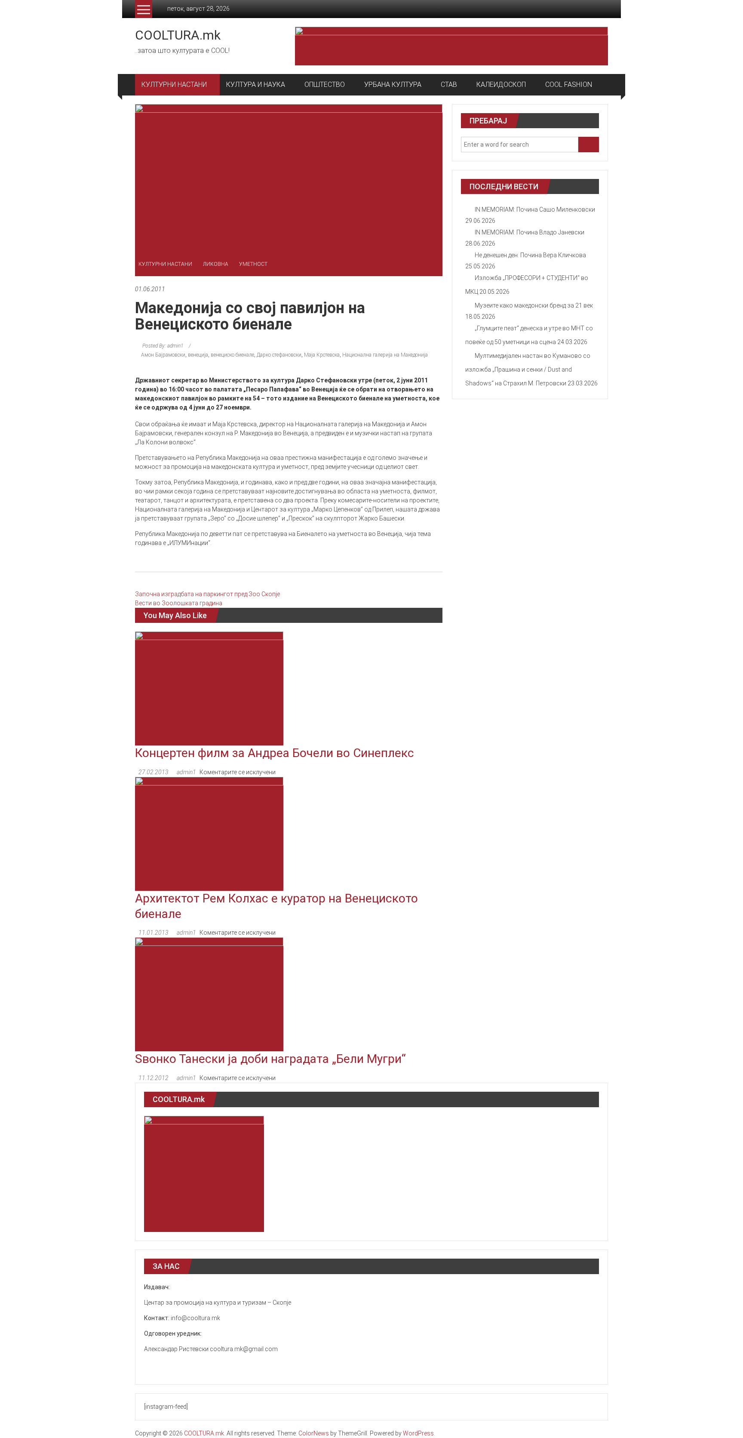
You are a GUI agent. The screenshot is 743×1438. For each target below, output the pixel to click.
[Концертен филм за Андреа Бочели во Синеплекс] (209, 687)
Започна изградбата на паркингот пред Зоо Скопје (207, 594)
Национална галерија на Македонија (385, 355)
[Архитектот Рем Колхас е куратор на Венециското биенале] (209, 833)
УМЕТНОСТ (253, 264)
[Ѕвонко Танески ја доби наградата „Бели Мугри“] (209, 994)
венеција (198, 355)
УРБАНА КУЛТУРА (392, 84)
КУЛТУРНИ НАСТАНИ (174, 84)
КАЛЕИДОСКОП (501, 84)
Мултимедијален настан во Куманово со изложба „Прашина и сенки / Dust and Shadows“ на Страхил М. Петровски (527, 369)
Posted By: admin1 (162, 346)
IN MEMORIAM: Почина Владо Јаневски (529, 232)
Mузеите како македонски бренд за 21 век (534, 305)
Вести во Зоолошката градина (178, 603)
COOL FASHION (568, 84)
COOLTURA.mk (178, 35)
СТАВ (449, 84)
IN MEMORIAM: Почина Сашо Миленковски (535, 209)
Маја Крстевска (322, 355)
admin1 (186, 772)
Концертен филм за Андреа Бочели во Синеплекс (274, 753)
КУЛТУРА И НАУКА (255, 84)
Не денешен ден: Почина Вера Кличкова (530, 255)
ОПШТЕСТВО (324, 84)
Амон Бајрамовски (163, 355)
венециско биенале (232, 355)
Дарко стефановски (279, 355)
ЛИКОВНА (215, 264)
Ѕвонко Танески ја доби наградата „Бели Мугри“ (270, 1059)
